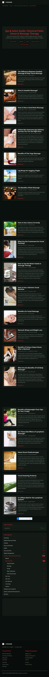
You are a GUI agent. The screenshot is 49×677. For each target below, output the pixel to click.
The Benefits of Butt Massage (29, 188)
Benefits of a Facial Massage (28, 311)
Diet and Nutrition (6, 653)
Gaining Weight (29, 657)
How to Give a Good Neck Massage (31, 107)
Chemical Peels (13, 41)
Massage (21, 41)
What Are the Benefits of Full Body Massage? (30, 369)
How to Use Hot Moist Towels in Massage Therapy (29, 264)
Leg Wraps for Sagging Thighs (29, 170)
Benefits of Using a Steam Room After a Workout (30, 348)
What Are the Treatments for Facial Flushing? (31, 242)
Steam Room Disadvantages (28, 452)
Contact (27, 662)
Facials (27, 41)
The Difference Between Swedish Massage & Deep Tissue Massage (30, 72)
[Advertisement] (24, 17)
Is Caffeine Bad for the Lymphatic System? (30, 499)
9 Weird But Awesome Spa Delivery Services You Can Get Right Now (31, 130)
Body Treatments (35, 41)
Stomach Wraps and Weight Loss (30, 330)
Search (42, 528)
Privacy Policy (28, 664)
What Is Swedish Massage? (28, 90)
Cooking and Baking (7, 655)
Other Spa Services (24, 44)
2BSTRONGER (5, 5)
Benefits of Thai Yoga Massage (29, 153)
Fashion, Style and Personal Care (21, 5)
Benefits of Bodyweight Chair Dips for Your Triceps (30, 410)
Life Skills (4, 662)
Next (30, 518)
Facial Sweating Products (27, 476)
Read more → (21, 84)
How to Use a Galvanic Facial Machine (28, 288)
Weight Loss (28, 653)
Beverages (4, 657)
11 (27, 518)
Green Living (5, 664)
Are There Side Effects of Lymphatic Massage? (31, 433)
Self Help (4, 666)
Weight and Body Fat (30, 655)
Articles (11, 5)
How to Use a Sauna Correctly (29, 223)
